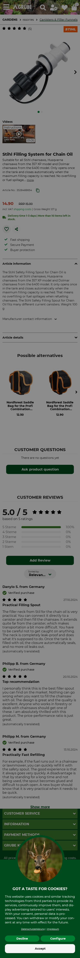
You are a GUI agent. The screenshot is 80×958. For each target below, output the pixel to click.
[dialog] (40, 479)
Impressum (53, 929)
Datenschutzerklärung (33, 929)
